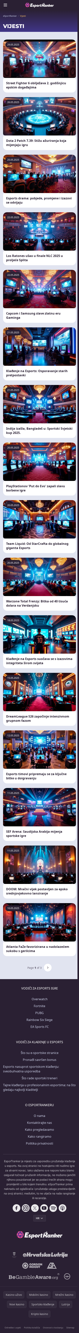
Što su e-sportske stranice (39, 1053)
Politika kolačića (32, 1327)
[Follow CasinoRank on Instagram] (26, 1208)
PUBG (39, 1013)
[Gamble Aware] (34, 1276)
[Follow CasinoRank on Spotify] (53, 1208)
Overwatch (40, 999)
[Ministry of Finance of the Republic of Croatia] (14, 1255)
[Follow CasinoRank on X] (35, 1208)
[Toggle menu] (5, 5)
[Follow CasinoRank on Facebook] (16, 1208)
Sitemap (70, 1327)
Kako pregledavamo (39, 1129)
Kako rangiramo (39, 1136)
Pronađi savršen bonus (39, 1060)
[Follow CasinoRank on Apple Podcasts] (62, 1208)
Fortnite (39, 1006)
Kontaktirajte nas (39, 1123)
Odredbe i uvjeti (13, 1327)
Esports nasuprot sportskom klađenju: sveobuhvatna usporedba (31, 1069)
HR (38, 1218)
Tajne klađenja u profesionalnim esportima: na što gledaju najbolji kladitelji (39, 1087)
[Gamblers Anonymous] (52, 1266)
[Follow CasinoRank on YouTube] (44, 1208)
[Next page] (48, 967)
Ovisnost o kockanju (53, 1327)
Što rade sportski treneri (39, 1078)
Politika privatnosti (39, 1143)
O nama (39, 1116)
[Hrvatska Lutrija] (45, 1255)
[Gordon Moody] (32, 1266)
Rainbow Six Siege (39, 1020)
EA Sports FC (39, 1027)
